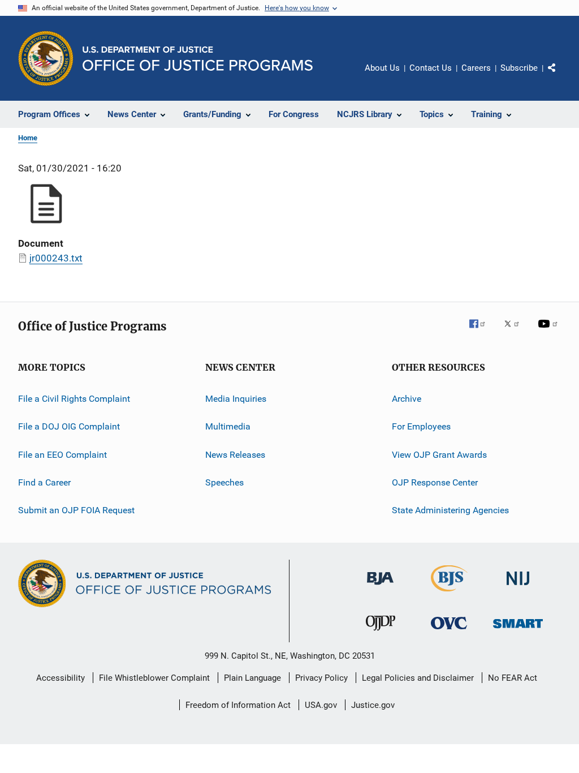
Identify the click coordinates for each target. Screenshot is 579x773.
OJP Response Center (435, 482)
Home (27, 138)
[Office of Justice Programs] (46, 58)
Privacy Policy (321, 678)
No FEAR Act (512, 678)
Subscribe (519, 68)
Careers (476, 68)
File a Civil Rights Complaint (74, 398)
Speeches (224, 482)
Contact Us (430, 68)
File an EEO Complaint (62, 454)
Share (561, 75)
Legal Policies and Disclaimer (418, 678)
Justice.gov (373, 705)
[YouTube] (549, 331)
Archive (406, 398)
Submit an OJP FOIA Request (76, 510)
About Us (382, 68)
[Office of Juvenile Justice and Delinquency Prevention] (380, 632)
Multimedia (227, 426)
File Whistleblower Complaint (154, 678)
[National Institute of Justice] (518, 587)
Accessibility (60, 678)
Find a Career (44, 482)
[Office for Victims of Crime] (449, 631)
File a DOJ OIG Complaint (69, 426)
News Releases (235, 454)
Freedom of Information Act (238, 705)
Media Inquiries (235, 398)
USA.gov (321, 705)
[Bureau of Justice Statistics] (449, 593)
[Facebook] (481, 331)
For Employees (421, 426)
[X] (515, 331)
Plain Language (252, 678)
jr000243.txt (56, 258)
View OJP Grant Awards (439, 454)
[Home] (198, 58)
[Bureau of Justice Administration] (380, 586)
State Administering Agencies (450, 510)
